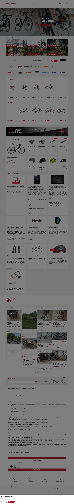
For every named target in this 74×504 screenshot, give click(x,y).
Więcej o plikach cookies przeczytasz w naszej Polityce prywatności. (9, 499)
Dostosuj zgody (4, 501)
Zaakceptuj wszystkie (11, 501)
